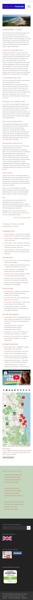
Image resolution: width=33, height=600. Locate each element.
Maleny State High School (12, 493)
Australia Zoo (7, 332)
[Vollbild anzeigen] (5, 401)
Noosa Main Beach (9, 234)
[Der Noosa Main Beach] (3, 390)
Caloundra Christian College (12, 477)
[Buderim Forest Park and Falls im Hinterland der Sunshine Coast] (15, 390)
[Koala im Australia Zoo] (17, 390)
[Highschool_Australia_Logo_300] (13, 6)
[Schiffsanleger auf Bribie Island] (29, 390)
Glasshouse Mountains (10, 325)
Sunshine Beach (8, 238)
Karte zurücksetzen (8, 457)
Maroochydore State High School (14, 495)
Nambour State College (11, 509)
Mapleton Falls (8, 356)
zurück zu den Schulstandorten (22, 217)
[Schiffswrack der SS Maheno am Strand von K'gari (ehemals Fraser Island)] (23, 390)
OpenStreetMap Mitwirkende (23, 446)
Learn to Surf (7, 260)
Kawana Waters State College (13, 491)
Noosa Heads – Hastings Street (12, 302)
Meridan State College (11, 506)
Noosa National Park (10, 317)
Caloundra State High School (13, 480)
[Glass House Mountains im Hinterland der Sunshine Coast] (12, 390)
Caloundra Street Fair (10, 297)
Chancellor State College (11, 482)
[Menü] (28, 6)
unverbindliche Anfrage (14, 215)
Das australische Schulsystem (18, 452)
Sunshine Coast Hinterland (11, 274)
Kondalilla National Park (10, 364)
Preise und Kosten (11, 454)
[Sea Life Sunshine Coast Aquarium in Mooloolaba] (20, 390)
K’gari (5, 347)
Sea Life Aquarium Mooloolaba (12, 351)
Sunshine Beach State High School (14, 504)
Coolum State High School (12, 488)
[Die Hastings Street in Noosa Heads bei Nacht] (6, 390)
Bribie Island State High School (13, 475)
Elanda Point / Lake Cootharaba (13, 336)
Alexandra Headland (9, 245)
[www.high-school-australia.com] (7, 538)
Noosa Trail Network (9, 269)
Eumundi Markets (9, 291)
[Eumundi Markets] (9, 390)
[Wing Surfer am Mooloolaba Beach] (26, 390)
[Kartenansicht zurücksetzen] (5, 405)
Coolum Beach (8, 243)
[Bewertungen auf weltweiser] (10, 576)
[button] (24, 426)
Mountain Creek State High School (14, 502)
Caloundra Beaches (9, 250)
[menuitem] (28, 6)
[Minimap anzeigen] (28, 443)
